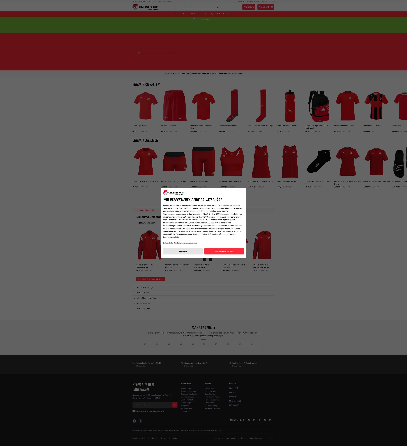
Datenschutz (168, 243)
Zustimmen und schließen (224, 251)
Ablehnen (183, 251)
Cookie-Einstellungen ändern (185, 243)
